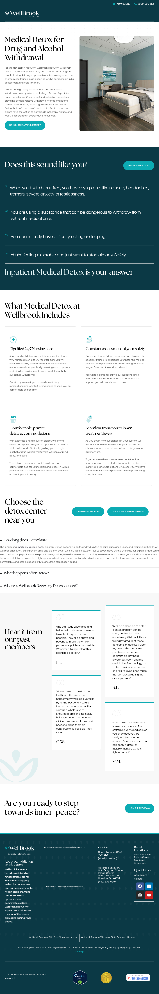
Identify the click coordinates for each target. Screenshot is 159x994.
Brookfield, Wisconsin (139, 861)
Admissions (140, 875)
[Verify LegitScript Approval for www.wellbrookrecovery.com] (80, 977)
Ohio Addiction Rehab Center (142, 856)
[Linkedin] (149, 886)
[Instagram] (140, 895)
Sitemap (79, 951)
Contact (138, 879)
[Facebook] (140, 886)
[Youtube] (149, 895)
